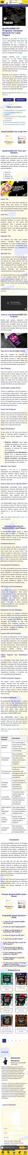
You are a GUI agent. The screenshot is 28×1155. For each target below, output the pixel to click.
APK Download (20, 99)
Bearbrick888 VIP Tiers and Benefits (15, 110)
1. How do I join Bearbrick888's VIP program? (14, 922)
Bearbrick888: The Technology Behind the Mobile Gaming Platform (7, 1030)
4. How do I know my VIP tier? (13, 935)
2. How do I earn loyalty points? (14, 927)
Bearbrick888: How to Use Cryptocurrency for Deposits (7, 988)
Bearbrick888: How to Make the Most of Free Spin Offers (21, 1030)
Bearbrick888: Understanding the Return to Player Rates (6, 1009)
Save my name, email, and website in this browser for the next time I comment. (13, 1143)
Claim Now (8, 99)
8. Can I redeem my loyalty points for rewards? (12, 953)
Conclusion (8, 120)
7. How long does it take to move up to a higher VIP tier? (13, 948)
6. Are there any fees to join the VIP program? (14, 943)
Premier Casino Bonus (15, 122)
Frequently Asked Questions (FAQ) (15, 124)
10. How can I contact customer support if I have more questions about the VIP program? (14, 964)
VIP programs (18, 43)
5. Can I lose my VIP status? (13, 939)
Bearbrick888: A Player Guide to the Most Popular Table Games (21, 1009)
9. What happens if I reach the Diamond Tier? (13, 958)
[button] (14, 922)
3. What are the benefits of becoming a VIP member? (12, 931)
